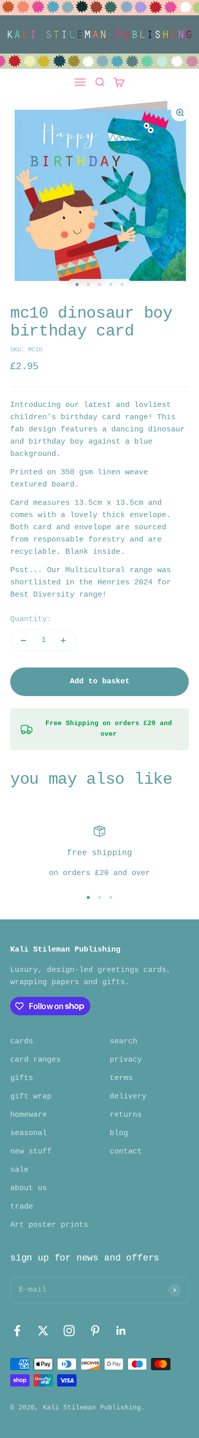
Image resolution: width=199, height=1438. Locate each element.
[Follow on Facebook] (17, 1331)
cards (21, 1041)
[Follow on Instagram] (69, 1331)
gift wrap (31, 1096)
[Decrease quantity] (23, 640)
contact (126, 1151)
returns (126, 1115)
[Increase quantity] (63, 640)
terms (121, 1078)
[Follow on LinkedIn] (121, 1331)
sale (19, 1170)
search (123, 1041)
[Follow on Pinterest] (95, 1331)
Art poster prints (49, 1225)
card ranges (35, 1060)
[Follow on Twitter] (43, 1331)
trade (21, 1206)
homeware (28, 1115)
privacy (126, 1060)
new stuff (31, 1151)
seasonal (28, 1133)
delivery (128, 1096)
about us (28, 1188)
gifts (21, 1078)
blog (119, 1133)
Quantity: (31, 619)
